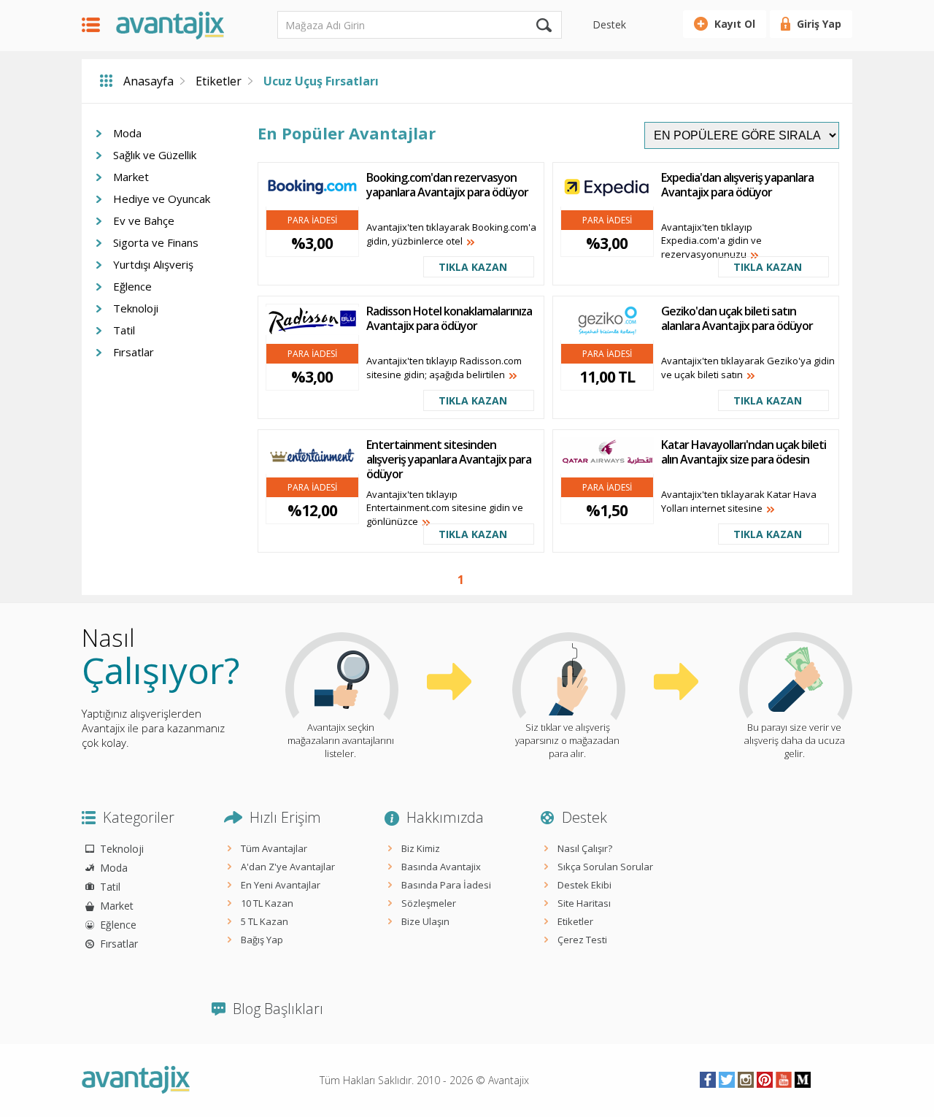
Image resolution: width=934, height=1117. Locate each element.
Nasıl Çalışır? (584, 848)
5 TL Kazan (264, 921)
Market (131, 176)
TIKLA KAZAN (473, 267)
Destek (609, 24)
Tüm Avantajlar (274, 848)
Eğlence (132, 286)
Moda (127, 133)
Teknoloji (135, 308)
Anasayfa (148, 81)
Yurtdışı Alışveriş (153, 264)
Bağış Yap (262, 939)
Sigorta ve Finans (155, 242)
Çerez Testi (582, 939)
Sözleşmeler (428, 903)
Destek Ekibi (584, 884)
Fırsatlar (133, 352)
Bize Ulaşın (425, 921)
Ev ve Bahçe (143, 220)
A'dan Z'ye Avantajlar (288, 866)
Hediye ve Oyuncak (161, 198)
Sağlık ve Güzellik (154, 154)
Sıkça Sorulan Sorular (605, 866)
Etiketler (219, 81)
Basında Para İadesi (446, 884)
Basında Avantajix (441, 866)
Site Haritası (584, 903)
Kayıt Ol (734, 24)
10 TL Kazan (267, 903)
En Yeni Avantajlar (280, 884)
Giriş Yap (819, 24)
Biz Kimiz (420, 848)
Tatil (124, 330)
